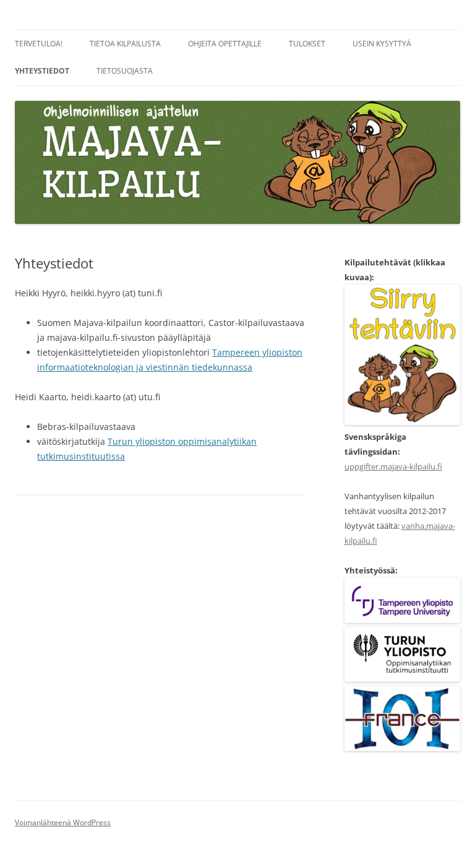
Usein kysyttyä (382, 43)
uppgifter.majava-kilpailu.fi (393, 466)
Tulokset (307, 43)
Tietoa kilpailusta (125, 43)
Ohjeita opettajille (225, 43)
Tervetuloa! (38, 43)
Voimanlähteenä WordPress (63, 822)
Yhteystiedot (42, 71)
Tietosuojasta (124, 71)
